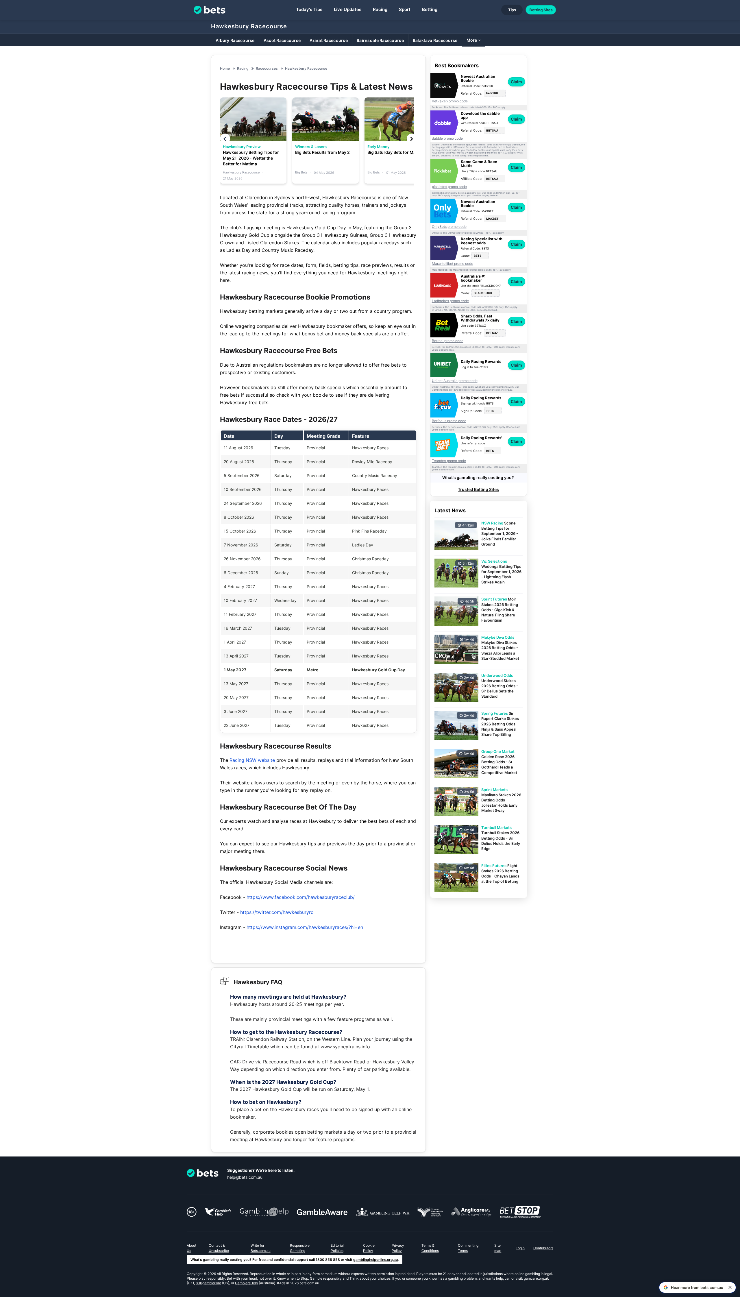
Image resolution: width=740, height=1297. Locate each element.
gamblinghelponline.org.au (375, 1259)
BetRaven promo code (450, 101)
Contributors (543, 1248)
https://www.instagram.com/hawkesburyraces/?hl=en (305, 927)
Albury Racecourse (235, 40)
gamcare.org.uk (536, 1278)
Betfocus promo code (449, 421)
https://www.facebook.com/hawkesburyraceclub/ (301, 897)
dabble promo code (447, 138)
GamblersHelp (246, 1283)
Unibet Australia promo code (455, 381)
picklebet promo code (449, 187)
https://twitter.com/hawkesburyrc (276, 912)
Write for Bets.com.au (261, 1248)
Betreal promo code (447, 341)
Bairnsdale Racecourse (380, 40)
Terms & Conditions (430, 1248)
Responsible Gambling (300, 1248)
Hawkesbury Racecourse (249, 26)
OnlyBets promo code (449, 227)
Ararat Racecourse (329, 40)
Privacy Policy (398, 1248)
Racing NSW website (252, 760)
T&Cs (496, 107)
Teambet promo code (449, 461)
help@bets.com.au (244, 1177)
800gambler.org (208, 1283)
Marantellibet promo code (452, 264)
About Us (191, 1248)
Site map (497, 1248)
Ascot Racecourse (282, 40)
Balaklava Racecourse (435, 40)
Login (520, 1248)
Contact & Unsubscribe (219, 1248)
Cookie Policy (369, 1248)
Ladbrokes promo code (450, 301)
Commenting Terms (468, 1248)
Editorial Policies (337, 1248)
